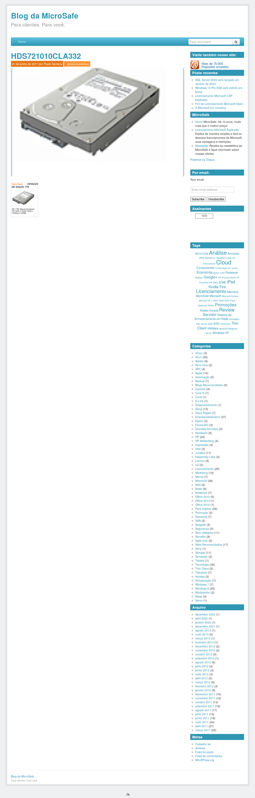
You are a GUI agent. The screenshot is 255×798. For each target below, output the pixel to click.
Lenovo (200, 461)
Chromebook (209, 263)
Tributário (201, 572)
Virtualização (203, 580)
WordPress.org (204, 760)
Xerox (199, 600)
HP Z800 (213, 282)
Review (226, 309)
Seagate (200, 525)
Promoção (201, 513)
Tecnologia (202, 564)
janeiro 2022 (203, 622)
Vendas (200, 576)
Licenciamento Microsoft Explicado (217, 130)
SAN (198, 521)
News (198, 489)
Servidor (209, 314)
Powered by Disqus (202, 160)
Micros (199, 477)
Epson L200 (219, 272)
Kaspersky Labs (205, 457)
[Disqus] (97, 271)
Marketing (201, 473)
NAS (198, 485)
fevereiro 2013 (204, 642)
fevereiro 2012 (204, 686)
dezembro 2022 (205, 614)
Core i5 (199, 393)
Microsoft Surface (230, 296)
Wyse (198, 596)
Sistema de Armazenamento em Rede (213, 317)
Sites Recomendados (208, 544)
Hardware (201, 433)
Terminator (225, 323)
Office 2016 (202, 505)
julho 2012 (201, 666)
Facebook (232, 272)
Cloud (223, 262)
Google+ (210, 276)
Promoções (226, 304)
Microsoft (215, 296)
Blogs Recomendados (209, 385)
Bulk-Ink (231, 257)
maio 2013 (202, 634)
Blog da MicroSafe (44, 15)
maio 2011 (202, 722)
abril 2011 (201, 726)
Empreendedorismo (207, 417)
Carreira (200, 389)
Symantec (201, 556)
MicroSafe (202, 296)
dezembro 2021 (205, 626)
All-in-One (201, 253)
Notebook (201, 493)
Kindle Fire (217, 286)
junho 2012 (202, 670)
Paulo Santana (53, 64)
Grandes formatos (206, 429)
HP (197, 437)
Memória (232, 292)
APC (198, 369)
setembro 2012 (204, 658)
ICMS (222, 282)
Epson (199, 421)
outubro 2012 (203, 654)
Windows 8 (202, 588)
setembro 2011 (204, 706)
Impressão (202, 445)
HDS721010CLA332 (46, 55)
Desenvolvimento (206, 405)
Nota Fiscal (218, 300)
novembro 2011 (205, 698)
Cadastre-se (203, 744)
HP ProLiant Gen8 (226, 277)
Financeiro (202, 425)
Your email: (197, 179)
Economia (205, 272)
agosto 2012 (203, 662)
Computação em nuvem (226, 267)
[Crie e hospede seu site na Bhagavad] (127, 794)
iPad (231, 281)
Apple (198, 373)
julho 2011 (201, 714)
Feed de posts (204, 752)
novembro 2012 (205, 650)
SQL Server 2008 (204, 323)
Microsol (203, 300)
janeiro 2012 (203, 690)
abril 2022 (201, 618)
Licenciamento (211, 291)
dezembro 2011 (205, 694)
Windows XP (221, 332)
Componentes (205, 267)
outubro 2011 (203, 702)
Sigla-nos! (201, 541)
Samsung (201, 517)
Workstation (202, 592)
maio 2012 (202, 674)
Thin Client (202, 568)
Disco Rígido (203, 413)
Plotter (211, 305)
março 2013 (202, 638)
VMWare (212, 328)
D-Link (199, 401)
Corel (198, 397)
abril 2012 (201, 678)
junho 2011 (202, 718)
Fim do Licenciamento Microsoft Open (219, 104)
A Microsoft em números (210, 108)
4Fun (198, 357)
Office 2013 (202, 501)
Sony (198, 548)
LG (197, 465)
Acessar (200, 748)
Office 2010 (202, 497)
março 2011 (202, 730)
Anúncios (233, 253)
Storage (200, 552)
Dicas (198, 409)
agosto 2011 (203, 710)
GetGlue (199, 277)
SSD (216, 323)
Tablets (199, 560)
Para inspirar (203, 509)
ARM (201, 257)
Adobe (199, 361)
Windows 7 (202, 584)
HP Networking (204, 441)
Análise (218, 252)
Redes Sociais (209, 310)
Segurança (202, 529)
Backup (200, 381)
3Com (199, 353)
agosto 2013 (203, 630)
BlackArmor (210, 257)
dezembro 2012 (205, 646)
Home (22, 41)
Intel (198, 449)
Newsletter (202, 146)
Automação (202, 377)
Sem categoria (204, 533)
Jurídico (200, 453)
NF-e (210, 300)
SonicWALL (234, 319)
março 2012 (202, 682)
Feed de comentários (208, 756)
